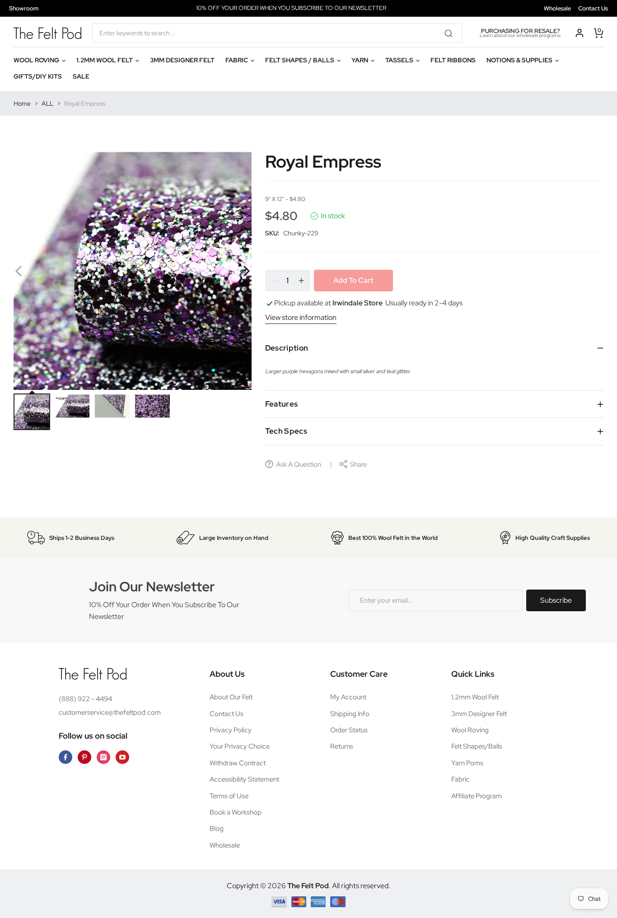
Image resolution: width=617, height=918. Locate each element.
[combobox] (277, 32)
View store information (301, 317)
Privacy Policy (231, 730)
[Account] (579, 33)
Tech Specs (286, 431)
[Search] (451, 33)
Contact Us (593, 8)
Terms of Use (229, 796)
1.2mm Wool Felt (475, 697)
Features (281, 404)
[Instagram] (103, 757)
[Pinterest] (84, 757)
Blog (217, 828)
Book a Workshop (236, 812)
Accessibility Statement (244, 779)
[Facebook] (65, 757)
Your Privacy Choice (240, 746)
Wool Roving (470, 730)
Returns (341, 746)
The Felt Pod (308, 885)
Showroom (23, 8)
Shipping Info (349, 713)
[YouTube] (122, 757)
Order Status (349, 730)
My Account (348, 697)
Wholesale (557, 8)
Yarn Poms (467, 763)
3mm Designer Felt (479, 713)
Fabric (460, 779)
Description (286, 348)
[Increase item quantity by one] (301, 280)
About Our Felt (231, 697)
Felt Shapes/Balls (476, 746)
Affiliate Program (476, 796)
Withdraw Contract (238, 763)
